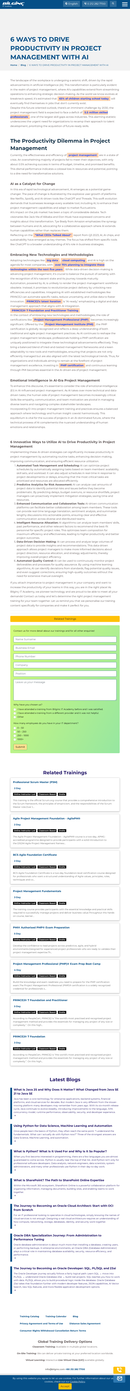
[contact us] (119, 1378)
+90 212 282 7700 (75, 1369)
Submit (20, 746)
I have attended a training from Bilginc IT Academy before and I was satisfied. (60, 709)
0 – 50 (20, 727)
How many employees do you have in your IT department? (45, 723)
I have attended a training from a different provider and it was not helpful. (58, 713)
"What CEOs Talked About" (53, 235)
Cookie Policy (77, 1381)
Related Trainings (65, 618)
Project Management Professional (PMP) (61, 319)
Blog (23, 65)
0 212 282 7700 (96, 3)
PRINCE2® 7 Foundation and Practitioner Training (45, 310)
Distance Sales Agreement (85, 1323)
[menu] (126, 3)
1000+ (20, 739)
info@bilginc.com (55, 1369)
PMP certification (72, 365)
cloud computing (73, 260)
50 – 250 (21, 731)
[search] (113, 4)
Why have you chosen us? (27, 704)
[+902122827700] (119, 1371)
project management (83, 155)
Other (20, 716)
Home (13, 65)
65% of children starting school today (84, 98)
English (73, 3)
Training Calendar (56, 1316)
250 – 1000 (23, 735)
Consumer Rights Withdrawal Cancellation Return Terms (53, 1330)
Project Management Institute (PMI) (69, 324)
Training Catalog (29, 1316)
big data (52, 260)
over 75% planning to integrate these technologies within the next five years (57, 267)
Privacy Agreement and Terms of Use (41, 1323)
